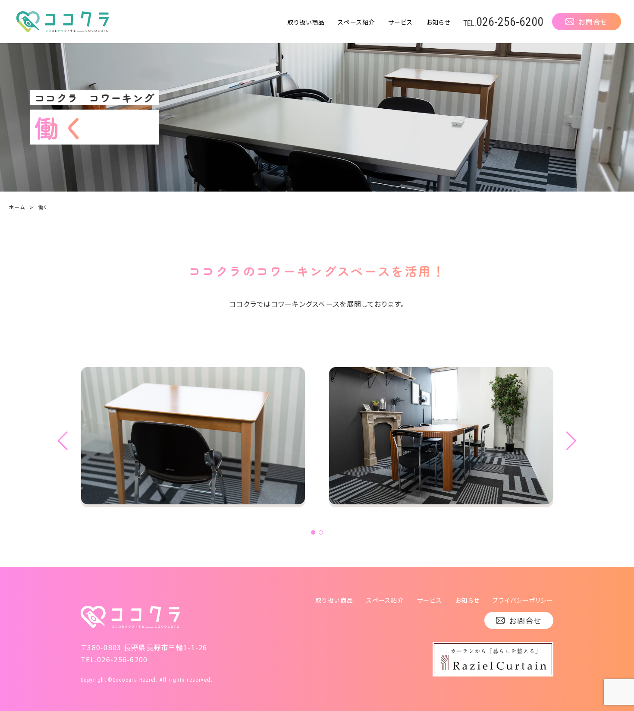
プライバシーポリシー (523, 600)
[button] (313, 532)
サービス (400, 22)
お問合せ (592, 21)
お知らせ (438, 22)
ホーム (17, 207)
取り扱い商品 (306, 22)
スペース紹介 (356, 22)
